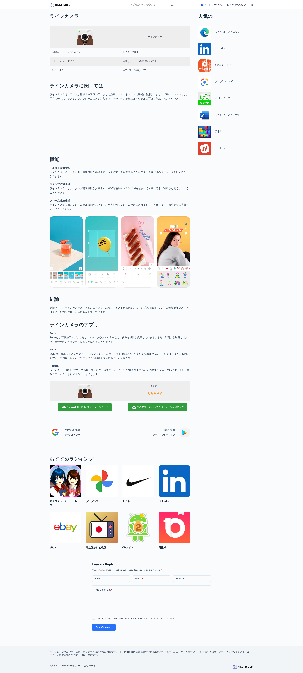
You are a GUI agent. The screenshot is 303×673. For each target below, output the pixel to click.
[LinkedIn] (174, 481)
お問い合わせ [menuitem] (89, 665)
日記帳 (162, 547)
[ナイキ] (138, 481)
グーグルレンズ (224, 81)
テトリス (220, 131)
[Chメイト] (138, 527)
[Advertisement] (120, 126)
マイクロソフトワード (227, 114)
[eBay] (65, 527)
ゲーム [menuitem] (220, 4)
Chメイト (127, 547)
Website (180, 578)
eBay (53, 547)
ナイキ (126, 501)
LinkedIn (164, 501)
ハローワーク (222, 98)
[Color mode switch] (252, 5)
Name (99, 578)
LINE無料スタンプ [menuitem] (238, 4)
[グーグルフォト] (102, 481)
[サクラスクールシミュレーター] (65, 481)
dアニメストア (223, 64)
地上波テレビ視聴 (96, 547)
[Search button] (172, 5)
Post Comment (103, 627)
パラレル (220, 147)
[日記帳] (174, 527)
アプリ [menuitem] (207, 4)
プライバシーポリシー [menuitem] (70, 665)
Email (139, 578)
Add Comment (103, 589)
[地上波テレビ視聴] (102, 527)
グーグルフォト (95, 501)
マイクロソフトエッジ (227, 31)
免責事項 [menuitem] (53, 665)
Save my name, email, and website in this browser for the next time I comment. (135, 618)
